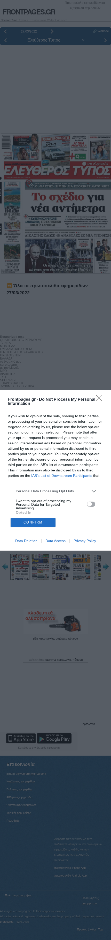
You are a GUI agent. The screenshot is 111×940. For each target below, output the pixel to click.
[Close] (101, 400)
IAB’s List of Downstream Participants (61, 475)
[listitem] (55, 491)
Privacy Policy (85, 541)
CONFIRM (33, 522)
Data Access (55, 541)
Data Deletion (26, 541)
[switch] (91, 504)
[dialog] (55, 470)
